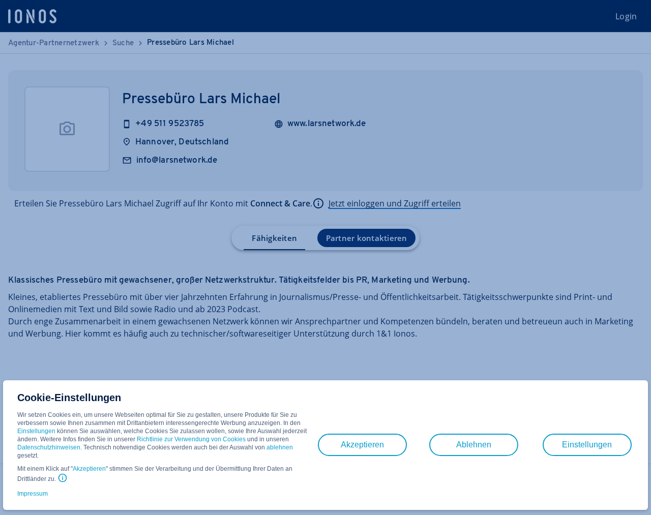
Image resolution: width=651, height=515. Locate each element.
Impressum (32, 493)
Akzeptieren (89, 468)
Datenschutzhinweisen (48, 447)
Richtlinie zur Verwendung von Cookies (191, 439)
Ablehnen (473, 444)
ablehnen (280, 447)
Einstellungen (36, 431)
